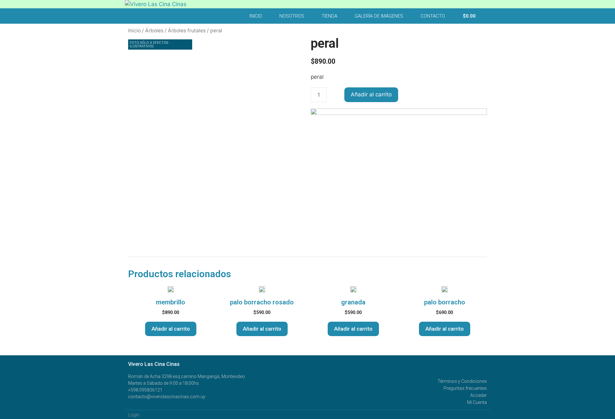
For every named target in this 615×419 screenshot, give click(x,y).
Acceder (478, 395)
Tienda (329, 16)
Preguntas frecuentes (465, 388)
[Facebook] (437, 365)
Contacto (433, 16)
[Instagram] (480, 365)
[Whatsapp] (451, 365)
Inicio (256, 16)
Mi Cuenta (477, 402)
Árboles (154, 31)
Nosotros (291, 16)
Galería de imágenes (379, 16)
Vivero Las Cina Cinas (154, 364)
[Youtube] (466, 365)
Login (133, 414)
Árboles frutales (187, 31)
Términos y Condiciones (462, 381)
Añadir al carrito (371, 94)
